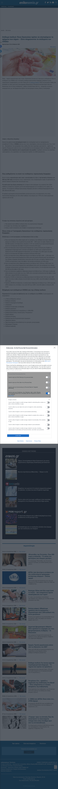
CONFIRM (18, 435)
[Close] (55, 348)
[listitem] (29, 374)
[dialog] (29, 394)
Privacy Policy (37, 441)
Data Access (29, 441)
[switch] (48, 377)
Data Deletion (20, 441)
